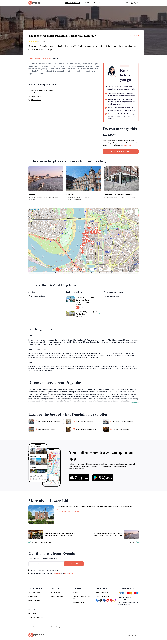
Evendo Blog (32, 596)
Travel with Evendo (34, 593)
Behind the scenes (57, 596)
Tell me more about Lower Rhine (69, 512)
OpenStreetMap (34, 209)
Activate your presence (120, 151)
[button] (83, 239)
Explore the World (72, 3)
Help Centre (32, 613)
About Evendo (55, 593)
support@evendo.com (103, 596)
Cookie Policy (56, 573)
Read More (135, 402)
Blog (87, 3)
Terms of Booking (79, 627)
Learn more (127, 145)
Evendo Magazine (34, 600)
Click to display (36, 96)
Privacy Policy (68, 573)
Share (134, 35)
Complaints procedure (35, 617)
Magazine (97, 3)
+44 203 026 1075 (102, 593)
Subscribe (74, 564)
